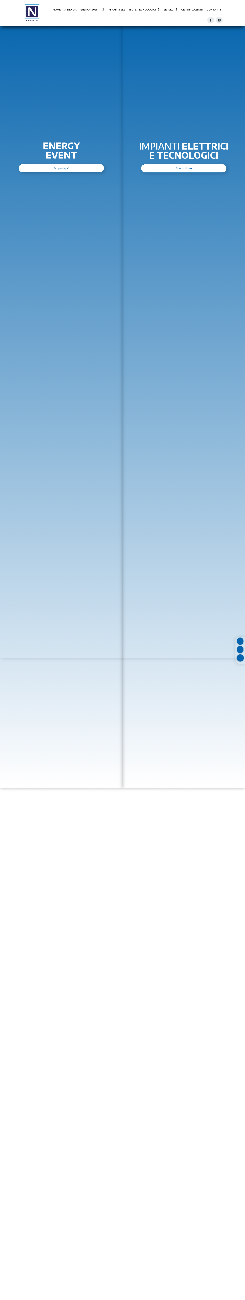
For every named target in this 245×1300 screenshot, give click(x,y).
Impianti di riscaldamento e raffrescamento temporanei (161, 815)
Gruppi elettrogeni (61, 751)
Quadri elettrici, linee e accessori (77, 867)
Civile (46, 1018)
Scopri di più (47, 777)
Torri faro (142, 751)
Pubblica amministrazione (144, 1017)
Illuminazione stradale (190, 1017)
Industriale (98, 1010)
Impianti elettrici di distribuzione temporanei (76, 807)
